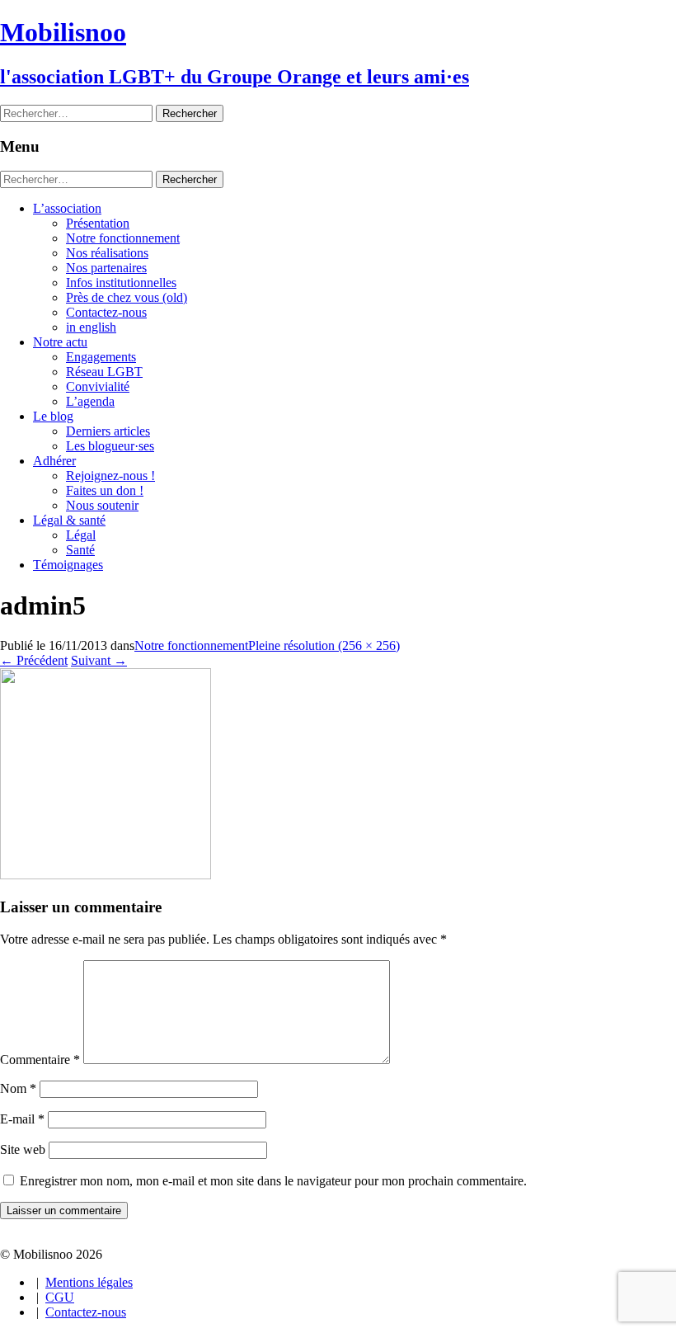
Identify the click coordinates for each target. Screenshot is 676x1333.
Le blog (53, 416)
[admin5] (105, 875)
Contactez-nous (106, 312)
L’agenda (90, 401)
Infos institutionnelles (121, 283)
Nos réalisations (107, 253)
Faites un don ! (104, 490)
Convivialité (97, 386)
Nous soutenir (102, 505)
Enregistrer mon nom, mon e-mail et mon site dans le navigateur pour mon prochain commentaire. (273, 1181)
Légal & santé (69, 520)
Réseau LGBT (104, 372)
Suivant (99, 660)
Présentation (97, 223)
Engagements (101, 357)
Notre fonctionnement (123, 238)
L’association (67, 208)
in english (91, 327)
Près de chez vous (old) (126, 297)
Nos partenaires (106, 268)
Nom (18, 1088)
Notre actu (60, 342)
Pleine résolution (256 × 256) (324, 645)
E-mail (22, 1119)
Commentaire (40, 1060)
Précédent (34, 660)
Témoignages (68, 565)
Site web (22, 1149)
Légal (81, 535)
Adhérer (54, 461)
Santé (80, 550)
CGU (59, 1297)
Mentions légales (89, 1282)
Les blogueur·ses (110, 446)
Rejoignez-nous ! (110, 476)
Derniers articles (108, 431)
